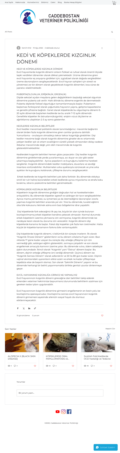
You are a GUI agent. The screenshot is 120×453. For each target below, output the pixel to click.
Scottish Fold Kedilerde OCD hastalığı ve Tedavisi (97, 357)
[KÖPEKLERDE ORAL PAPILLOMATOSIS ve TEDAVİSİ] (60, 342)
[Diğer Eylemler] (102, 47)
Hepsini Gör (110, 329)
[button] (114, 3)
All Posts (8, 32)
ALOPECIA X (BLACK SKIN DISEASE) (22, 357)
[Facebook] (69, 411)
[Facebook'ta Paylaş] (18, 308)
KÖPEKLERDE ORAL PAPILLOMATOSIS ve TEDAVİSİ (57, 357)
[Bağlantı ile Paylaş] (35, 308)
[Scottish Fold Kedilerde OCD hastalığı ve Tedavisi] (98, 342)
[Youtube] (57, 411)
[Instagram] (63, 411)
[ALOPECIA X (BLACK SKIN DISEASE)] (22, 342)
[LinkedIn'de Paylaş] (29, 308)
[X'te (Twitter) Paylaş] (23, 308)
